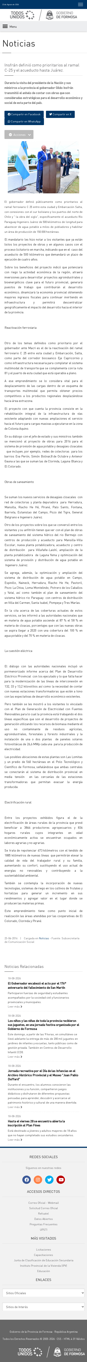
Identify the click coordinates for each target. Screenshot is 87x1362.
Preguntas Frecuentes (44, 1224)
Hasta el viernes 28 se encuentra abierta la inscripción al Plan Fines (36, 1123)
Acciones (19, 134)
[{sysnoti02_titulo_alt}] (47, 167)
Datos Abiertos (43, 1219)
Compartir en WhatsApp (25, 121)
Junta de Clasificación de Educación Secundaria (43, 1260)
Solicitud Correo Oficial (43, 1208)
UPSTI (43, 1229)
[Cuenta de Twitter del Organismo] (49, 1180)
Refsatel (43, 1213)
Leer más (14, 1006)
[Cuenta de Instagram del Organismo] (38, 1180)
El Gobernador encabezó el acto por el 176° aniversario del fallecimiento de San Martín (37, 985)
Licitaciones (43, 1249)
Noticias (44, 938)
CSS (59, 1339)
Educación (43, 1271)
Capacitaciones (43, 1255)
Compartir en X (61, 114)
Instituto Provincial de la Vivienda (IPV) (43, 1265)
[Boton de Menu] (80, 4)
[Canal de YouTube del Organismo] (60, 1180)
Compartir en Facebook (25, 114)
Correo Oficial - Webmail (43, 1202)
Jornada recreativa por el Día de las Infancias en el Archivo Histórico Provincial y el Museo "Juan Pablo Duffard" (43, 1075)
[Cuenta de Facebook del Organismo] (26, 1180)
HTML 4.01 (70, 1339)
